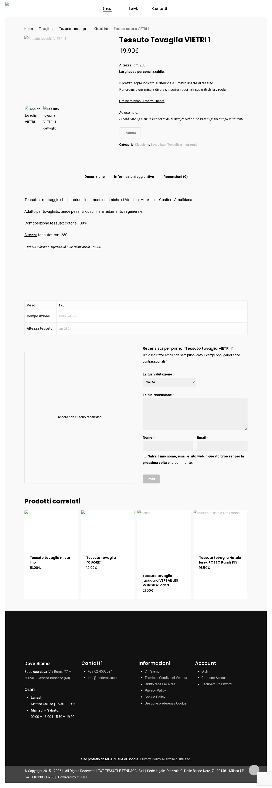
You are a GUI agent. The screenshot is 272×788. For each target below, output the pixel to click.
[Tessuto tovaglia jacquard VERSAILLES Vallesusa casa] (164, 539)
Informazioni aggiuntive (134, 176)
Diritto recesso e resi (160, 684)
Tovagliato (46, 29)
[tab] (94, 177)
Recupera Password (216, 684)
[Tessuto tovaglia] (108, 530)
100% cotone (67, 316)
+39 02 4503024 (100, 671)
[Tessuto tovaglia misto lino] (51, 530)
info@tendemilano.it (102, 678)
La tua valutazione (157, 374)
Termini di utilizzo (177, 759)
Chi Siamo (152, 671)
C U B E (82, 777)
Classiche (101, 29)
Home (28, 29)
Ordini (205, 671)
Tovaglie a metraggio (73, 29)
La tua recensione (158, 395)
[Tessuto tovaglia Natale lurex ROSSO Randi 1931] (220, 530)
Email (202, 438)
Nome (149, 438)
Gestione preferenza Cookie (166, 703)
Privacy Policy (155, 691)
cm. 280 (64, 328)
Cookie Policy (155, 697)
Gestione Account (214, 678)
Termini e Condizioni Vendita (166, 678)
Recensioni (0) (175, 176)
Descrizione (95, 176)
